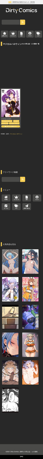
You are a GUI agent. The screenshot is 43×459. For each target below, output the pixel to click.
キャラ (30, 35)
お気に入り (4, 35)
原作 (21, 35)
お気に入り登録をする (11, 126)
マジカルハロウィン (7, 121)
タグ (38, 35)
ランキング (13, 35)
